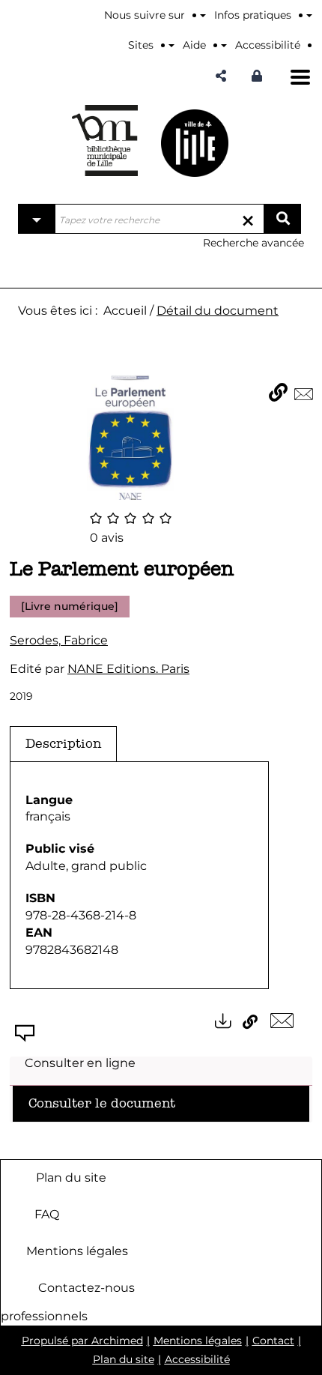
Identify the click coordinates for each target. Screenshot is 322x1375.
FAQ (46, 1213)
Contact (273, 1340)
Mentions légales (77, 1250)
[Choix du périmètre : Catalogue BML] (36, 219)
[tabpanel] (139, 875)
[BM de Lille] (194, 142)
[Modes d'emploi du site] (309, 15)
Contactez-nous (86, 1287)
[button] (221, 76)
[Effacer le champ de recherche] (248, 219)
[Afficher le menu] (300, 77)
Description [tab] (63, 744)
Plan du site (71, 1177)
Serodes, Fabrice (59, 640)
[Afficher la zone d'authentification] (260, 76)
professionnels (44, 1316)
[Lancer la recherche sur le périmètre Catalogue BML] (282, 219)
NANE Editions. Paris (128, 669)
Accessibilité (197, 1359)
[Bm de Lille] (105, 140)
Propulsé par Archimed (82, 1340)
